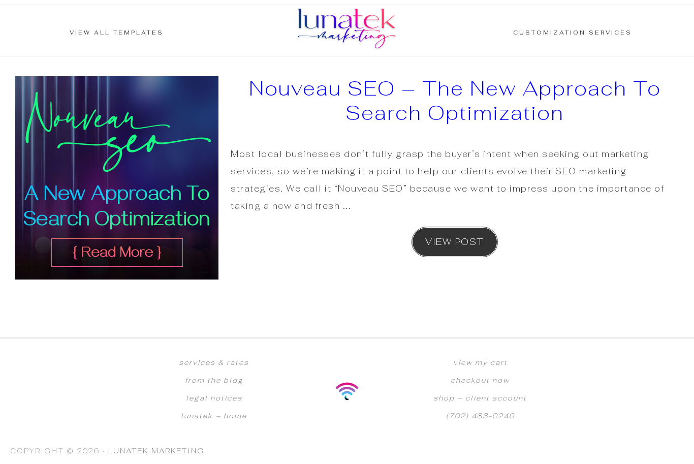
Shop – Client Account (480, 398)
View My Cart (480, 362)
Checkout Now (480, 380)
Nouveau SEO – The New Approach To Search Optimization (455, 100)
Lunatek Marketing (347, 30)
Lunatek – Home (214, 415)
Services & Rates (214, 362)
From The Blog (214, 380)
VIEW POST (454, 242)
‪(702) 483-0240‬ (480, 415)
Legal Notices (214, 398)
